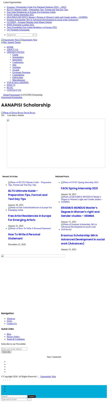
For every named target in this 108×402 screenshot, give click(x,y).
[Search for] (35, 34)
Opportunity (14, 95)
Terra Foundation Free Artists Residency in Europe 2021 (32, 27)
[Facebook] (2, 379)
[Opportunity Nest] (19, 40)
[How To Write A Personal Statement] (29, 228)
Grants (15, 54)
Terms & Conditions (16, 339)
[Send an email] (36, 112)
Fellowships (17, 77)
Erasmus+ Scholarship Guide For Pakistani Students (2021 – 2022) (36, 7)
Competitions (18, 75)
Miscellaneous (18, 80)
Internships (17, 60)
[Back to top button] (2, 381)
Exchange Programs (21, 72)
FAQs (9, 321)
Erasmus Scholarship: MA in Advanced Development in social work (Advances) (42, 20)
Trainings (16, 67)
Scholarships (18, 57)
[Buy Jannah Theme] (11, 42)
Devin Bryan (29, 112)
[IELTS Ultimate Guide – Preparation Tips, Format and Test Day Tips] (30, 185)
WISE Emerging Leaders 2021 (20, 25)
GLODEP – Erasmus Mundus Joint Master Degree (29, 22)
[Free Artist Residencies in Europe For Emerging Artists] (30, 210)
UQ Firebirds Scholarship (18, 30)
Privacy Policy (13, 336)
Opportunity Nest (48, 376)
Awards (15, 70)
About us (12, 49)
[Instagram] (7, 389)
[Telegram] (9, 379)
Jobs (14, 65)
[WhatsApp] (7, 379)
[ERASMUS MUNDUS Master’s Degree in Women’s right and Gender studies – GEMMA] (83, 202)
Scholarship (17, 97)
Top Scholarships (18, 82)
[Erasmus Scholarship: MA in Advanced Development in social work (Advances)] (83, 229)
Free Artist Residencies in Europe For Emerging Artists (31, 12)
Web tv (11, 85)
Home (10, 47)
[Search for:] (14, 396)
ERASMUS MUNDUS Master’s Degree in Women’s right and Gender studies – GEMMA (47, 17)
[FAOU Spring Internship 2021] (80, 182)
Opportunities (15, 52)
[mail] (7, 391)
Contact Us (14, 90)
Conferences (17, 62)
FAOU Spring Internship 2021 (20, 14)
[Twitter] (4, 379)
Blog (10, 87)
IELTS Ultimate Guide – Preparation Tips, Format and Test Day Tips (37, 9)
